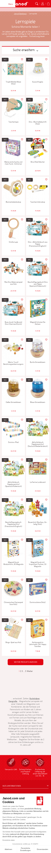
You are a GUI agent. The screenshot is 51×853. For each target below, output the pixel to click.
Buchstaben (35, 699)
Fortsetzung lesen (37, 36)
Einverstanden (42, 849)
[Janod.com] (20, 3)
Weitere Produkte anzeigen (25, 662)
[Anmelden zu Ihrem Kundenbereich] (43, 3)
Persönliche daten (8, 840)
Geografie (12, 701)
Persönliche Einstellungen (25, 849)
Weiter (30, 671)
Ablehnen (8, 849)
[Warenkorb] (48, 3)
